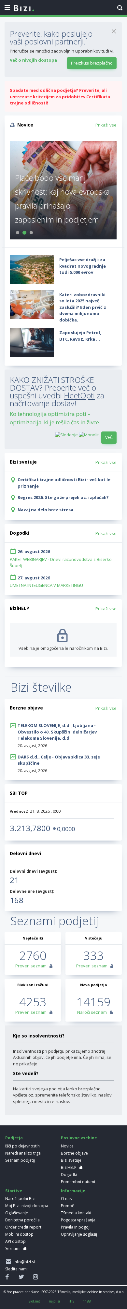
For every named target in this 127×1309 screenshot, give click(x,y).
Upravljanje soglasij (79, 1234)
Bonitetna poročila (22, 1220)
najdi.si (54, 1301)
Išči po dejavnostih (22, 1146)
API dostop (15, 1241)
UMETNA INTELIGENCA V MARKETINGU (46, 585)
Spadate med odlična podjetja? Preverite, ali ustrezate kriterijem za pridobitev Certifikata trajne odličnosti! (60, 96)
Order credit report (23, 1227)
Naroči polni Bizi (20, 1198)
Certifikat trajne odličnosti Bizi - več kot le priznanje (64, 483)
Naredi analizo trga (23, 1153)
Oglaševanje (16, 1213)
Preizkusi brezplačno (92, 63)
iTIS (71, 1301)
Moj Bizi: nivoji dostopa (26, 1205)
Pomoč (67, 1205)
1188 (87, 1301)
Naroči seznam (92, 1012)
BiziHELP (69, 1167)
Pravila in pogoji (76, 1227)
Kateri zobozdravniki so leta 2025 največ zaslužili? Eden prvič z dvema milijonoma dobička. (82, 307)
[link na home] (24, 8)
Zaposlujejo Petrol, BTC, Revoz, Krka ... (80, 336)
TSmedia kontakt (76, 1213)
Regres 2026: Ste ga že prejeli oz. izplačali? (63, 497)
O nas (66, 1198)
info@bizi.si (23, 1262)
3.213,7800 (30, 828)
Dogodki (69, 1174)
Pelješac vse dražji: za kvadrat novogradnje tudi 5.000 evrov (82, 266)
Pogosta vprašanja (78, 1220)
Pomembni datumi (78, 1181)
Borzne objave (74, 1153)
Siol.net (34, 1301)
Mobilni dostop (19, 1234)
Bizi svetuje (71, 1160)
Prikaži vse (106, 125)
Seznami (13, 1248)
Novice (67, 1146)
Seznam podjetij (20, 1160)
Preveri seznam (31, 966)
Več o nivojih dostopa (33, 60)
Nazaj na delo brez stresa (45, 510)
